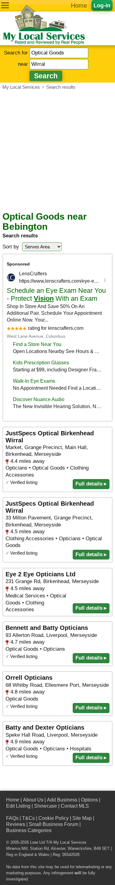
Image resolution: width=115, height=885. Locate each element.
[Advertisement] (57, 150)
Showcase (45, 806)
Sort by (10, 247)
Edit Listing (18, 806)
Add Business (62, 799)
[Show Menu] (5, 5)
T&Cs (28, 818)
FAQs (12, 818)
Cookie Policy (53, 818)
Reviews (15, 824)
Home (79, 5)
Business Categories (29, 830)
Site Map (82, 818)
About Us (33, 799)
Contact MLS (75, 806)
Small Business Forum (53, 824)
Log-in (102, 5)
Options (89, 799)
